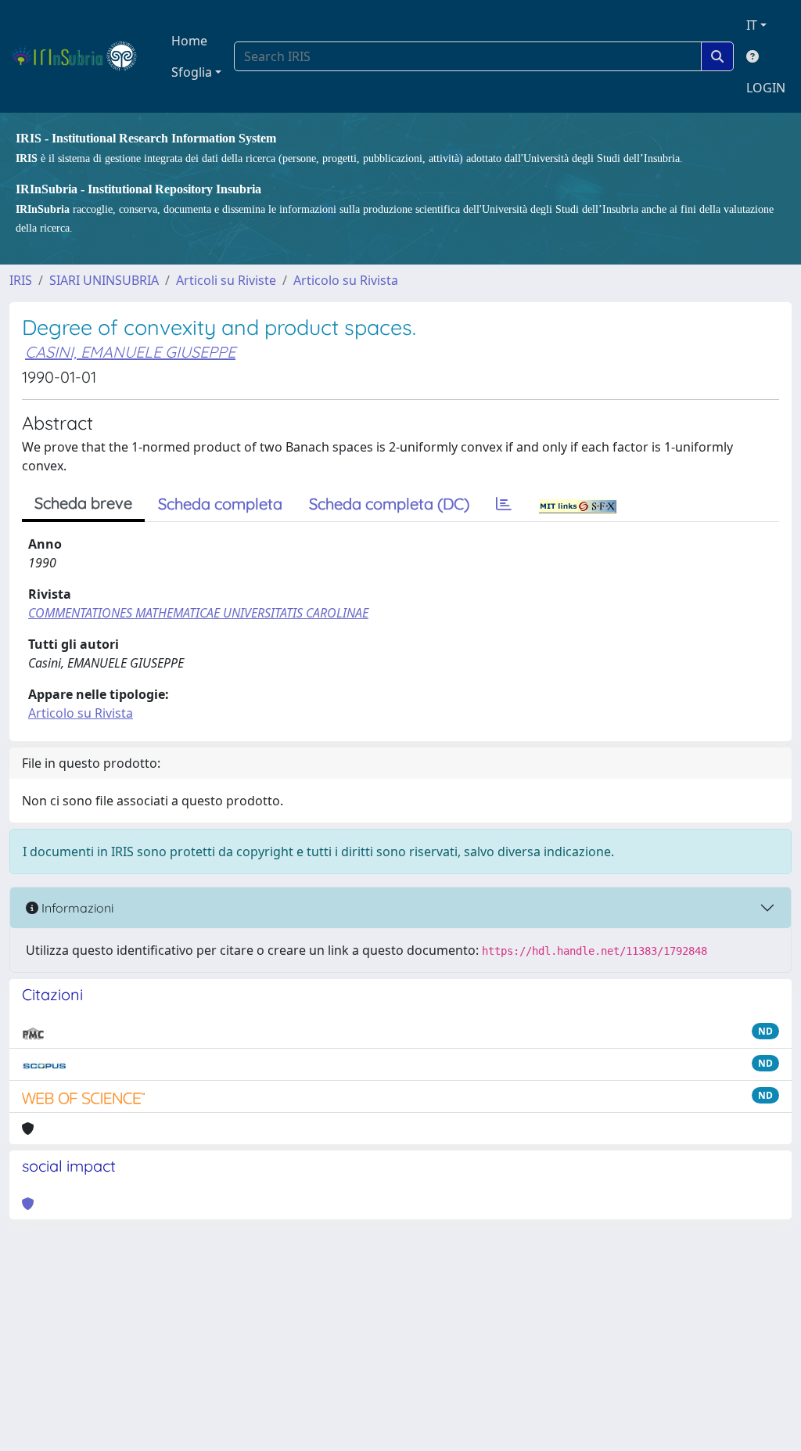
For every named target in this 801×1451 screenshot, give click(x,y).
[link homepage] (81, 56)
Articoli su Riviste (226, 280)
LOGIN (765, 87)
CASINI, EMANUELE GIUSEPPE (130, 352)
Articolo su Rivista (345, 280)
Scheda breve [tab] (83, 503)
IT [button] (751, 25)
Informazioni (75, 908)
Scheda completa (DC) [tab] (389, 503)
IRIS (20, 280)
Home (189, 40)
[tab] (504, 504)
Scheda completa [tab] (220, 503)
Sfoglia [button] (191, 72)
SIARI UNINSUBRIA (104, 280)
